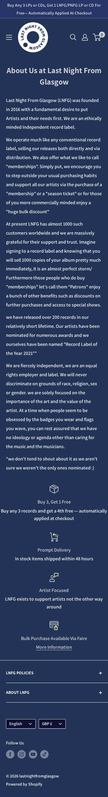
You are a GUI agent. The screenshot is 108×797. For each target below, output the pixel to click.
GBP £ (47, 723)
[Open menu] (9, 37)
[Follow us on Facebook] (10, 754)
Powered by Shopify (24, 784)
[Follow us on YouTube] (33, 754)
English (15, 723)
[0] (97, 37)
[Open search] (73, 37)
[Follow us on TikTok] (44, 754)
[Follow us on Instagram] (21, 754)
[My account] (85, 37)
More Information (54, 647)
